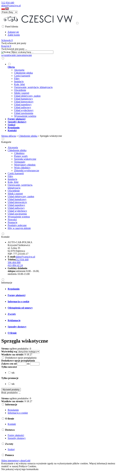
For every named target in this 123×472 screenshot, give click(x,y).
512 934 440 (7, 2)
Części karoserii (22, 75)
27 (31, 354)
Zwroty (12, 314)
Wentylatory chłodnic (25, 164)
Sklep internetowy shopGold (15, 460)
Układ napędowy (23, 104)
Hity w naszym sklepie (19, 228)
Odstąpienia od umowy (20, 307)
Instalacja (19, 81)
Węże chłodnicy (22, 167)
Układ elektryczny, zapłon (27, 95)
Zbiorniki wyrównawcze (26, 170)
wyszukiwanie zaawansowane (16, 55)
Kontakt (5, 236)
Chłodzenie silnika (23, 72)
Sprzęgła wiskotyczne (25, 159)
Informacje (6, 282)
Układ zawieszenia (23, 113)
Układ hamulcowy (23, 98)
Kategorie (6, 142)
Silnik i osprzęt (21, 93)
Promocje (12, 222)
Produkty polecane (17, 225)
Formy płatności (16, 295)
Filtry (17, 78)
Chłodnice (19, 153)
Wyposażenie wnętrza (25, 116)
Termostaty (19, 161)
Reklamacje (14, 320)
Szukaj (11, 449)
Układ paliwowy (22, 107)
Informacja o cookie (18, 301)
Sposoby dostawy (17, 326)
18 (27, 354)
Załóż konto (14, 34)
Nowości (12, 219)
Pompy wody (21, 156)
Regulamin (14, 288)
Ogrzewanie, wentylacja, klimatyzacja (33, 87)
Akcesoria (19, 70)
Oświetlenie (20, 90)
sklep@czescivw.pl (11, 5)
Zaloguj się (13, 32)
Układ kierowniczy (23, 101)
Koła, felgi (19, 84)
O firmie (12, 333)
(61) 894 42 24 (15, 265)
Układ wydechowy (23, 110)
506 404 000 (14, 262)
